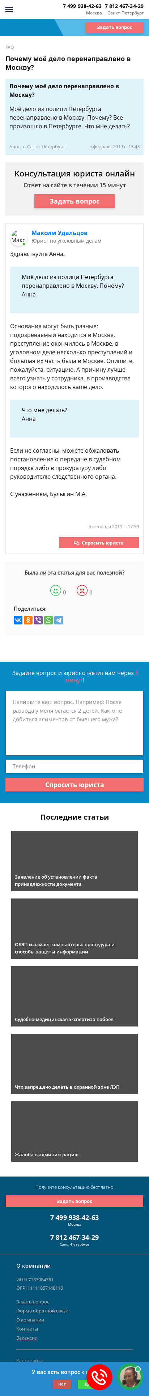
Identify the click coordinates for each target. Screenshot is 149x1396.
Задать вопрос (114, 27)
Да (87, 1384)
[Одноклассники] (28, 620)
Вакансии (27, 1338)
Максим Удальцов (59, 233)
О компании (30, 1319)
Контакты (27, 1328)
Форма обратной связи (42, 1310)
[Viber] (38, 620)
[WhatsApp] (48, 620)
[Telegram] (58, 620)
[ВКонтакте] (18, 620)
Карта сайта (29, 1360)
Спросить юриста (103, 542)
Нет (62, 1384)
